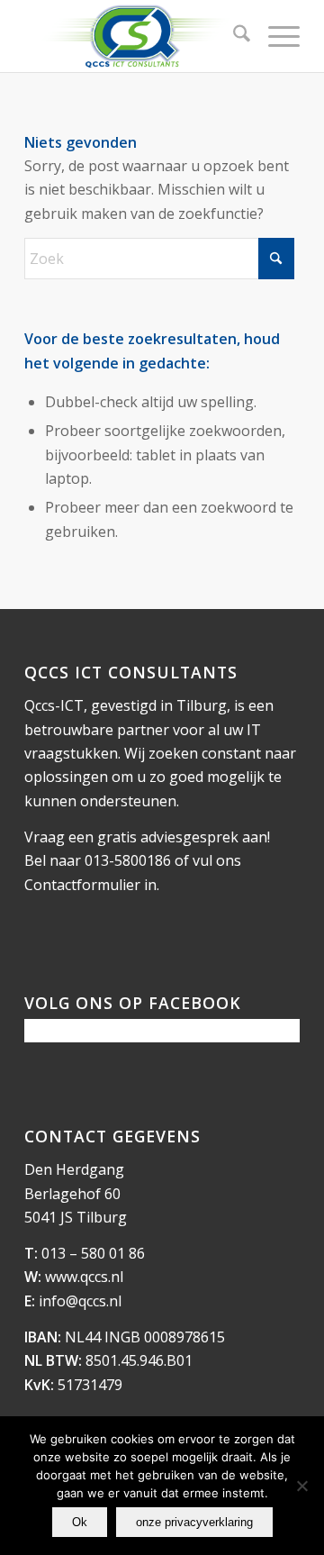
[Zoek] (232, 36)
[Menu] (275, 36)
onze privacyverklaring (194, 1522)
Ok (79, 1522)
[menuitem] (232, 36)
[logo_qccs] (134, 36)
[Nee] (301, 1486)
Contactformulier (82, 885)
